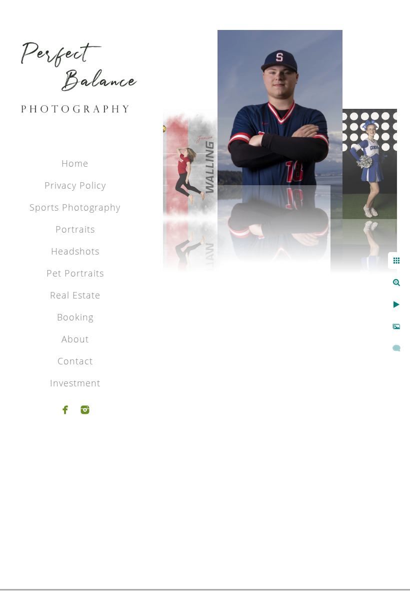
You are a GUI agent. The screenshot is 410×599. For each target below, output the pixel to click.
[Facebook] (65, 409)
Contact (75, 361)
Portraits (75, 229)
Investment (75, 383)
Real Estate (75, 295)
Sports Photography (75, 207)
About (75, 339)
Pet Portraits (75, 273)
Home (75, 163)
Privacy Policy (75, 185)
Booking (75, 317)
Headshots (75, 251)
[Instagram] (85, 409)
